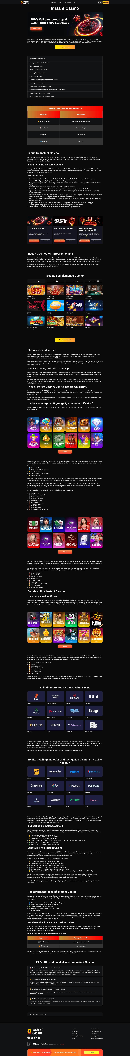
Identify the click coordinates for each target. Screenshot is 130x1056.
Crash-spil (73, 281)
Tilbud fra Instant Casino (36, 66)
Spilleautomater (92, 281)
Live (54, 281)
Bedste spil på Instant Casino (37, 73)
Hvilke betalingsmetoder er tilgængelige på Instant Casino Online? (47, 89)
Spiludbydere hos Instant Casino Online (40, 86)
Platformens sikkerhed (36, 76)
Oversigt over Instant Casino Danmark (40, 63)
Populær (35, 281)
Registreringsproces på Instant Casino (40, 93)
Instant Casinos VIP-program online (39, 69)
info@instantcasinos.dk (97, 1038)
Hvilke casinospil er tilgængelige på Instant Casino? (43, 79)
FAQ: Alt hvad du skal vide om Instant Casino (42, 96)
